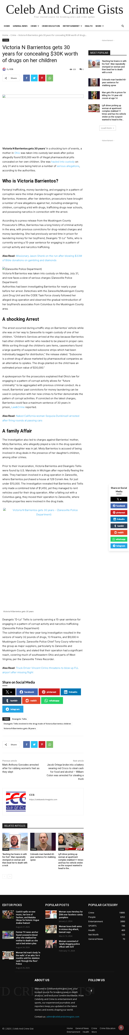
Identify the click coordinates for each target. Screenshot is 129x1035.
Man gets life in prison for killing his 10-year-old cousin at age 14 (114, 95)
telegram (15, 709)
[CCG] (4, 69)
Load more (106, 128)
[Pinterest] (42, 78)
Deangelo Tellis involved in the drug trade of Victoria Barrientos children (37, 723)
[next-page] (10, 876)
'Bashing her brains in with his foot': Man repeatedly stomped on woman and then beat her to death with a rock (14, 860)
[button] (123, 26)
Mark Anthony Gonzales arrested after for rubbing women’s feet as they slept (20, 768)
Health (89, 26)
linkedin (73, 691)
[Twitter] (34, 78)
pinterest (51, 691)
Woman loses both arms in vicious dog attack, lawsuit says (70, 929)
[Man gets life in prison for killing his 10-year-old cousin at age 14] (94, 95)
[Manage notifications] (121, 1027)
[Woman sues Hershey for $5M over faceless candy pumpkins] (51, 914)
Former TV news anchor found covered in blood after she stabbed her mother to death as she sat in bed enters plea (27, 938)
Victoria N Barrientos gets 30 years (20, 728)
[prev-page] (4, 876)
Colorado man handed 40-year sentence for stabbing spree (43, 857)
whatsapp (54, 700)
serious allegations (67, 166)
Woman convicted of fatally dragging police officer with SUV (69, 944)
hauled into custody (63, 161)
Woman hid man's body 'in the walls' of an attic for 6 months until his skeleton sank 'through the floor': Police (28, 958)
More (98, 26)
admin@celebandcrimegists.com (62, 1016)
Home (7, 26)
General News (20, 26)
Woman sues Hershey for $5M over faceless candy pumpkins (71, 915)
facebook (29, 691)
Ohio (17, 152)
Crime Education (51, 26)
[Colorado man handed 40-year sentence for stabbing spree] (43, 842)
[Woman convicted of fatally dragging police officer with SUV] (51, 944)
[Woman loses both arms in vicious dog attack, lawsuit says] (51, 929)
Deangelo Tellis (19, 719)
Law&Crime (18, 407)
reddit (33, 700)
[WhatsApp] (49, 78)
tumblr (14, 700)
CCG (11, 69)
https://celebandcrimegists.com (43, 799)
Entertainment (71, 26)
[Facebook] (26, 78)
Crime (34, 26)
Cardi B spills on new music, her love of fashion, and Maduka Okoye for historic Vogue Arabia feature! (27, 917)
